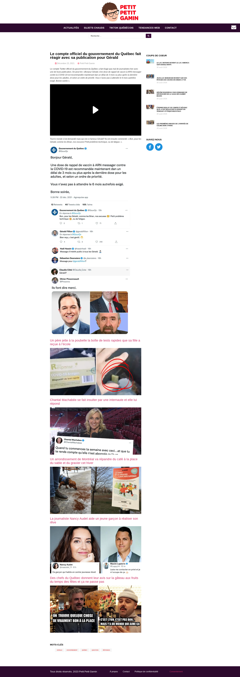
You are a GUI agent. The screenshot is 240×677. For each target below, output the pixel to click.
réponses (106, 650)
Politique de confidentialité (146, 672)
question (95, 650)
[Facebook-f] (150, 147)
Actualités (71, 27)
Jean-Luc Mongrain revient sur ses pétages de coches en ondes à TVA (172, 79)
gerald (59, 650)
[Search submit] (148, 36)
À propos (114, 672)
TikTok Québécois (121, 27)
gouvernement (72, 650)
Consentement (176, 672)
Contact (171, 27)
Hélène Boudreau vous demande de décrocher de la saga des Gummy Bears (172, 94)
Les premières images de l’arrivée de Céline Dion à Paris (172, 124)
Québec (84, 650)
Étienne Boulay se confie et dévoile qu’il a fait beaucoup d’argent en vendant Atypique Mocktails (172, 109)
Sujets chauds (94, 27)
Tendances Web (149, 27)
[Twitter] (158, 147)
